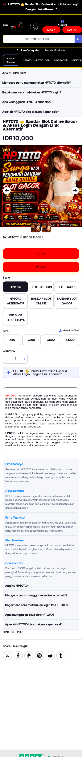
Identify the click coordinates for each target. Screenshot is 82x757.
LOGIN (51, 29)
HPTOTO (11, 395)
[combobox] (39, 39)
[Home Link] (25, 26)
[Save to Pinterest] (39, 655)
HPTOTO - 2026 (13, 632)
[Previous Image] (7, 190)
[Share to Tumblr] (60, 655)
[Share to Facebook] (18, 655)
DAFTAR (41, 267)
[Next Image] (75, 190)
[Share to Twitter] (7, 655)
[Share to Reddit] (50, 655)
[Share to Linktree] (28, 655)
